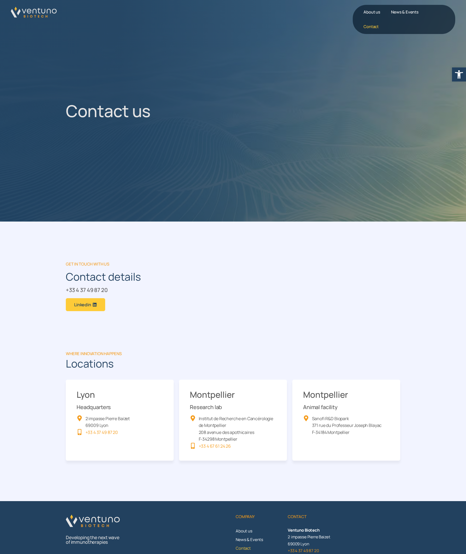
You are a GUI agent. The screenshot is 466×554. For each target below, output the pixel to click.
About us (372, 12)
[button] (459, 74)
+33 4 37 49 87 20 (87, 290)
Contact (371, 26)
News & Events (405, 12)
